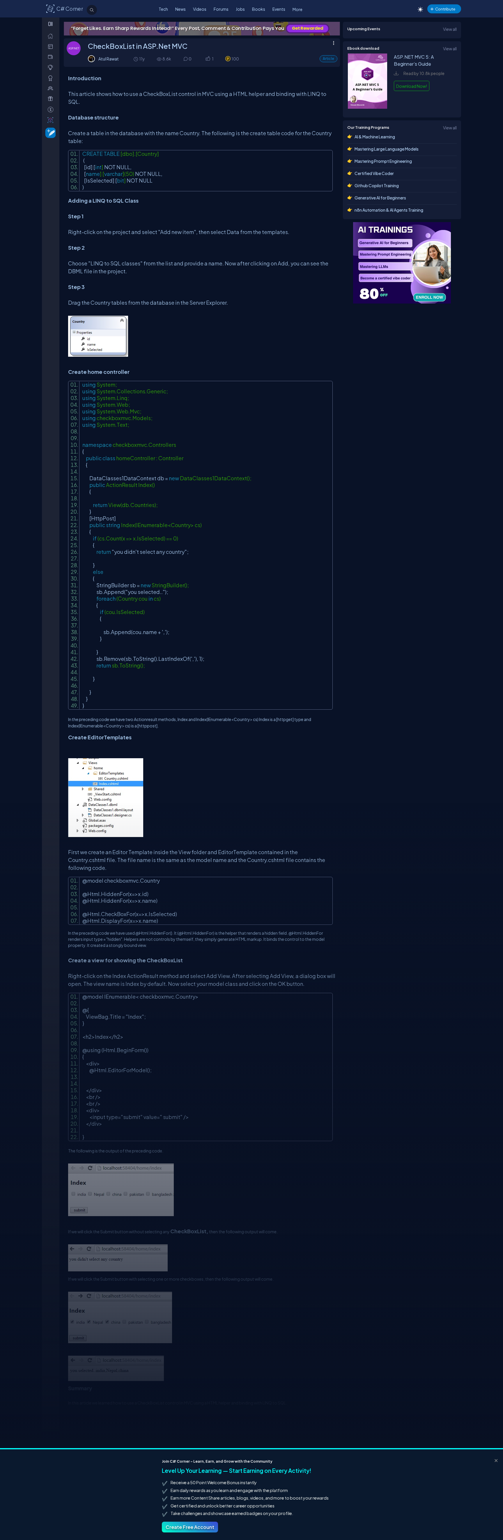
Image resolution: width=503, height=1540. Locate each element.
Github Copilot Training (377, 185)
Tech (163, 9)
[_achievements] (51, 78)
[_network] (51, 88)
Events (278, 9)
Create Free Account (190, 1527)
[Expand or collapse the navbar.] (51, 23)
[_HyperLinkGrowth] (49, 132)
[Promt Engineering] (402, 263)
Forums (221, 9)
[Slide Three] (202, 28)
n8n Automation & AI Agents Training (389, 210)
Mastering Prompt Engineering (383, 161)
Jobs (240, 9)
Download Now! (411, 86)
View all (450, 29)
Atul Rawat (108, 58)
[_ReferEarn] (51, 99)
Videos (199, 9)
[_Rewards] (51, 109)
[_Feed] (51, 36)
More (297, 9)
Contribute (445, 8)
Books (258, 9)
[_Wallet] (51, 57)
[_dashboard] (51, 46)
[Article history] (136, 58)
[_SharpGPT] (51, 120)
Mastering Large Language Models (387, 148)
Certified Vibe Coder (374, 173)
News (180, 9)
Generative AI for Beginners (380, 197)
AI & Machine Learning (375, 136)
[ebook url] (367, 107)
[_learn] (51, 67)
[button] (208, 59)
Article (328, 58)
